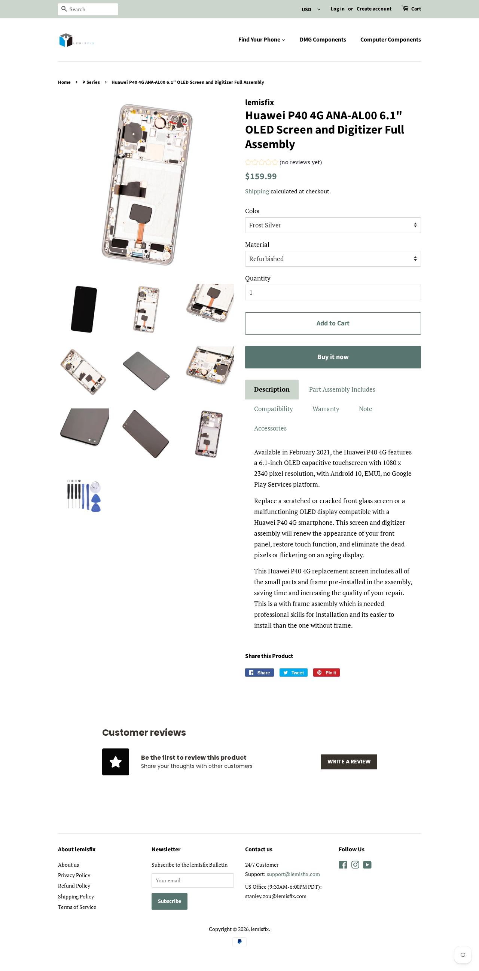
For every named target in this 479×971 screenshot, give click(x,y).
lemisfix (260, 928)
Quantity (258, 278)
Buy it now (333, 357)
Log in (338, 9)
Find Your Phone (259, 40)
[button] (283, 163)
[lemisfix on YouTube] (367, 866)
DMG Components (323, 40)
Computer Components (390, 40)
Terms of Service (77, 906)
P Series (91, 82)
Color (252, 210)
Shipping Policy (76, 896)
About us (68, 864)
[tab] (272, 389)
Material (257, 244)
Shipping (257, 191)
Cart (416, 9)
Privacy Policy (74, 875)
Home (64, 82)
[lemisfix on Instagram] (355, 866)
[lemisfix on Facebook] (343, 866)
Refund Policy (74, 885)
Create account (374, 9)
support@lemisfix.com (293, 873)
